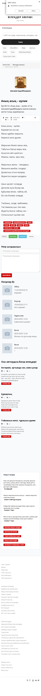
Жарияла (7, 275)
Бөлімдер (8, 28)
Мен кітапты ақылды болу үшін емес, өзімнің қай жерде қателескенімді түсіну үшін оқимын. (20, 518)
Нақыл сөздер (6, 594)
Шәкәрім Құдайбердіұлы (20, 91)
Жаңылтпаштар (6, 600)
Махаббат (13, 48)
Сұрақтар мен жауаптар (9, 635)
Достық (32, 48)
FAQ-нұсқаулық (6, 578)
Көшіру (31, 236)
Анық (29, 222)
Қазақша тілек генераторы (10, 654)
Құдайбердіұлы (19, 222)
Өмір (23, 48)
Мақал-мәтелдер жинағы (10, 592)
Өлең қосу (4, 670)
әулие (13, 225)
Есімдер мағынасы (7, 605)
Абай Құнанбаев (25, 52)
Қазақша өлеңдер (7, 586)
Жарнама (4, 570)
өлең (26, 225)
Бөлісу (4, 236)
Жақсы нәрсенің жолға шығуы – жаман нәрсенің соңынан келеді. (20, 496)
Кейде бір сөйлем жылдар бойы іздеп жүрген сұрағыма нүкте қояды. (19, 507)
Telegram (23, 236)
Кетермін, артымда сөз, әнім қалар (19, 367)
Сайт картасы (6, 573)
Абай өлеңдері (6, 621)
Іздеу (20, 42)
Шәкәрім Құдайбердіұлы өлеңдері (16, 231)
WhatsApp (13, 236)
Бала (12, 52)
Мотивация (5, 608)
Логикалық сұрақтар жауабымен (12, 638)
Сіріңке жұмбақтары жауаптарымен (13, 640)
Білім (5, 52)
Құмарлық (6, 394)
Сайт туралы (5, 564)
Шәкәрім (7, 222)
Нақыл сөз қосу (6, 665)
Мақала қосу (5, 662)
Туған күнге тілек (9, 56)
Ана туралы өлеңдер (8, 627)
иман (20, 225)
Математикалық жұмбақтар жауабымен (15, 643)
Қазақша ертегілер (8, 611)
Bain (6, 118)
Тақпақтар (5, 632)
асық (6, 225)
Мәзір (6, 3)
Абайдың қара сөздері (9, 630)
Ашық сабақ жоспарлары (10, 602)
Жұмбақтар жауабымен (9, 589)
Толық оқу (6, 383)
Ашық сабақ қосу (7, 667)
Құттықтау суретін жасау (10, 651)
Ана (4, 48)
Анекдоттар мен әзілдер (9, 597)
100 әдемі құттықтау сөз (9, 648)
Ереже (3, 567)
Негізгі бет (6, 65)
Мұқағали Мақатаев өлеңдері (11, 624)
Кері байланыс (6, 575)
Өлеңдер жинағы (19, 65)
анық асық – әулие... (11, 228)
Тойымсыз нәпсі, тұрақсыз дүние (18, 420)
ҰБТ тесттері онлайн (8, 613)
